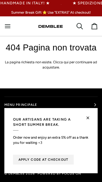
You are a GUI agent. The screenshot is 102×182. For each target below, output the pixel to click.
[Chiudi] (90, 115)
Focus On (71, 173)
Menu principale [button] (20, 105)
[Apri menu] (9, 26)
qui (66, 62)
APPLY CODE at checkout (43, 160)
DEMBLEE (16, 173)
